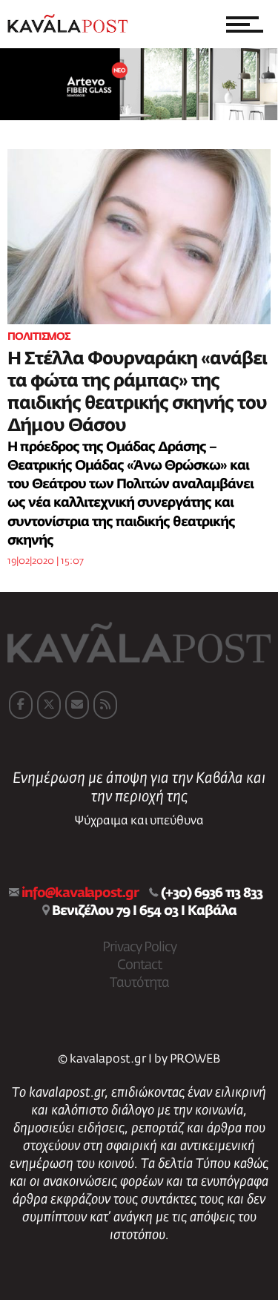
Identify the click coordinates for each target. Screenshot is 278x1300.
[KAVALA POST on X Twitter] (49, 705)
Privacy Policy (139, 947)
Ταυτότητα (139, 983)
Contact (139, 965)
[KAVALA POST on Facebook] (21, 705)
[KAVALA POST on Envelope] (77, 705)
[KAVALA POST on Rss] (105, 705)
